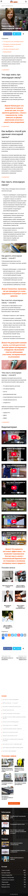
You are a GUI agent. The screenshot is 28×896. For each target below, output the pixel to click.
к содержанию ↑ (6, 69)
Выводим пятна (9, 5)
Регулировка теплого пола (17, 824)
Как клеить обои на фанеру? (9, 751)
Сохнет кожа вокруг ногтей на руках (11, 713)
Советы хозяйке (18, 766)
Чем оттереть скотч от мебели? (10, 725)
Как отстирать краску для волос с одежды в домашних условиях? (18, 831)
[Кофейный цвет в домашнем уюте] (5, 817)
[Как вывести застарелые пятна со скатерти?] (7, 790)
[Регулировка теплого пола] (5, 824)
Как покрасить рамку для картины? (20, 783)
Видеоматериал (7, 51)
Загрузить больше (13, 803)
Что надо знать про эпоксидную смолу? (13, 41)
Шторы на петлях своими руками (10, 721)
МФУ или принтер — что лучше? (10, 703)
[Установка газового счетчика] (7, 777)
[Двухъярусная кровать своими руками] (5, 844)
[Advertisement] (14, 678)
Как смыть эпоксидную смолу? (11, 49)
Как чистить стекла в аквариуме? (11, 699)
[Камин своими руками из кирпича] (5, 859)
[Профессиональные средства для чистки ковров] (7, 763)
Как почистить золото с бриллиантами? (12, 744)
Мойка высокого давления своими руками (19, 770)
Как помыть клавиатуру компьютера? (12, 706)
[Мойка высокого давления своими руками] (21, 763)
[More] (23, 33)
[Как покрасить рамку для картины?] (21, 777)
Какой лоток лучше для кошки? (10, 732)
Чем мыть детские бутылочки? (10, 735)
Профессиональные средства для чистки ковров (7, 770)
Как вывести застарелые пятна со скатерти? (7, 798)
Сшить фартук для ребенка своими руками (13, 747)
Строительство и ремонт (7, 780)
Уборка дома (5, 766)
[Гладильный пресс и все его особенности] (5, 851)
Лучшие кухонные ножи (8, 710)
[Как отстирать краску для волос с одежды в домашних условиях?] (5, 832)
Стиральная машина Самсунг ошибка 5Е (12, 728)
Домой (3, 5)
